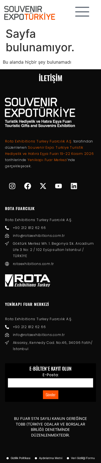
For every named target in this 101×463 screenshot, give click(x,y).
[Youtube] (58, 186)
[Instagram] (12, 186)
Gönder (51, 394)
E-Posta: (51, 375)
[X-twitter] (43, 186)
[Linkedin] (74, 186)
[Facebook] (27, 186)
